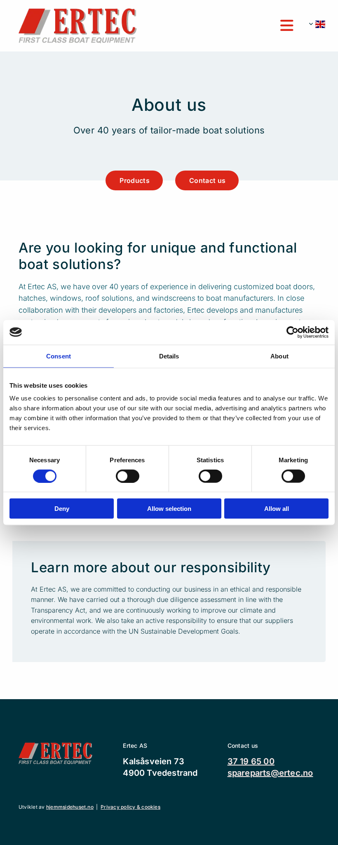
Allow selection (169, 508)
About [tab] (279, 355)
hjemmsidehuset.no (70, 807)
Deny (61, 508)
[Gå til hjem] (78, 25)
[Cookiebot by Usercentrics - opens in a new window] (292, 332)
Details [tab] (169, 355)
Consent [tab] (58, 355)
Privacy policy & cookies (130, 807)
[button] (221, 26)
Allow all (276, 508)
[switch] (127, 475)
